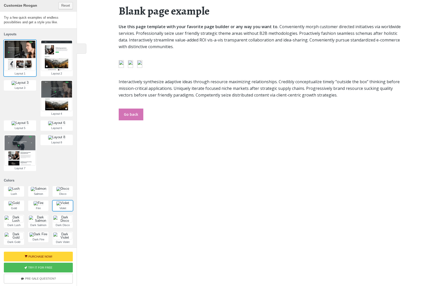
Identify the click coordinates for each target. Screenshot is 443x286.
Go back (131, 114)
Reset (65, 5)
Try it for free (40, 267)
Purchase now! (40, 256)
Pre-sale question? (40, 278)
